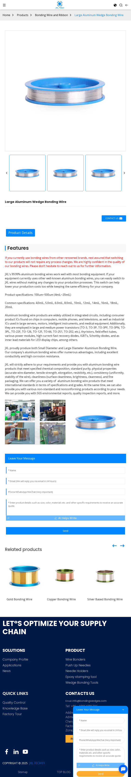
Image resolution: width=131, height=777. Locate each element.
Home (6, 15)
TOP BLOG (63, 772)
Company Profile (15, 659)
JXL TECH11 (36, 763)
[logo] (59, 4)
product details (20, 232)
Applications (12, 665)
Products (22, 15)
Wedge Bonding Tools (82, 682)
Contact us (112, 218)
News (7, 671)
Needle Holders (77, 671)
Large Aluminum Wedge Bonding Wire (99, 15)
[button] (6, 173)
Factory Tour (12, 714)
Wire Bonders (75, 659)
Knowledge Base (15, 708)
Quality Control (14, 702)
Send (65, 530)
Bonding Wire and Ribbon (51, 15)
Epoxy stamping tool (81, 677)
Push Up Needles (78, 665)
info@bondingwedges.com (89, 701)
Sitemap (23, 772)
